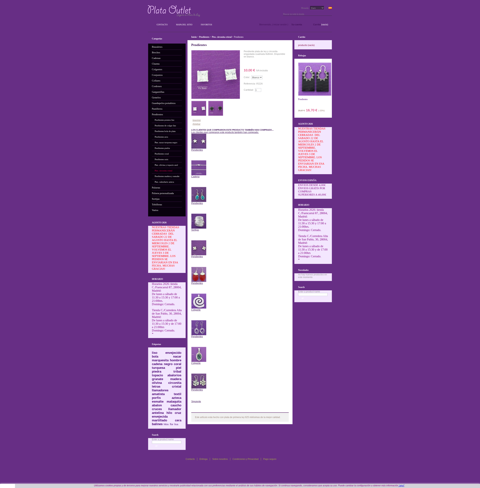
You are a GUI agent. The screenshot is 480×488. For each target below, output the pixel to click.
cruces (157, 409)
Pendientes (157, 114)
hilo (169, 413)
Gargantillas (158, 91)
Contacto (162, 24)
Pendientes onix (161, 159)
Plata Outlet (174, 11)
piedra (156, 371)
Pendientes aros (161, 137)
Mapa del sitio (184, 24)
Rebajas (302, 55)
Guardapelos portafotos (164, 103)
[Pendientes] (198, 135)
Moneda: (305, 8)
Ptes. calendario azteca (164, 182)
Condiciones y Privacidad (245, 459)
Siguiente (196, 401)
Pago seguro (269, 459)
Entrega (204, 459)
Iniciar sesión (280, 24)
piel (178, 368)
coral (177, 364)
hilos (166, 424)
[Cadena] (198, 161)
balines (157, 424)
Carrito (317, 24)
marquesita (160, 360)
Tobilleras (157, 204)
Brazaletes (157, 46)
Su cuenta (296, 24)
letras (156, 386)
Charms (156, 63)
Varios (155, 210)
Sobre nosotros (220, 459)
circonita (174, 383)
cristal (176, 386)
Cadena (195, 176)
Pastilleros (157, 108)
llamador (174, 409)
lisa (176, 424)
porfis (156, 398)
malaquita (174, 401)
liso (154, 353)
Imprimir (197, 120)
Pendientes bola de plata (165, 131)
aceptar (7, 486)
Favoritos (206, 24)
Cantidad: (249, 90)
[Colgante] (198, 295)
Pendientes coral (162, 154)
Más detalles (254, 63)
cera (178, 420)
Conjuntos (157, 75)
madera (175, 379)
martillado (159, 420)
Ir (330, 14)
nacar (177, 356)
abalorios (174, 375)
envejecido (173, 353)
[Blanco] (198, 102)
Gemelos (156, 97)
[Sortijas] (198, 215)
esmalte (158, 401)
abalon (157, 405)
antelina (158, 413)
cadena (157, 364)
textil (177, 394)
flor (171, 424)
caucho (176, 405)
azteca (176, 398)
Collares (156, 80)
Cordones (157, 86)
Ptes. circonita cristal (163, 170)
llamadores (160, 390)
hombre (175, 360)
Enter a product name (163, 439)
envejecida (160, 416)
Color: (247, 77)
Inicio (194, 37)
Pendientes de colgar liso (165, 125)
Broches (156, 52)
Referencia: (250, 83)
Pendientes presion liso (164, 120)
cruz (178, 413)
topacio (157, 375)
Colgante (196, 310)
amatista (158, 394)
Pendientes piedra (162, 148)
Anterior (199, 155)
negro (168, 364)
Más (200, 409)
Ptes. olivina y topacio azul (166, 165)
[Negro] (215, 102)
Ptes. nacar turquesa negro (166, 142)
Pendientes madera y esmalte (167, 176)
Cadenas (156, 58)
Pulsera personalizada (163, 193)
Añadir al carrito (254, 97)
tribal (177, 371)
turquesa (158, 368)
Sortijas (156, 198)
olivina (157, 383)
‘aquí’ (401, 485)
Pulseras (156, 187)
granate (157, 379)
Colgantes (157, 69)
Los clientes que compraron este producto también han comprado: (225, 132)
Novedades (303, 270)
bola (155, 356)
